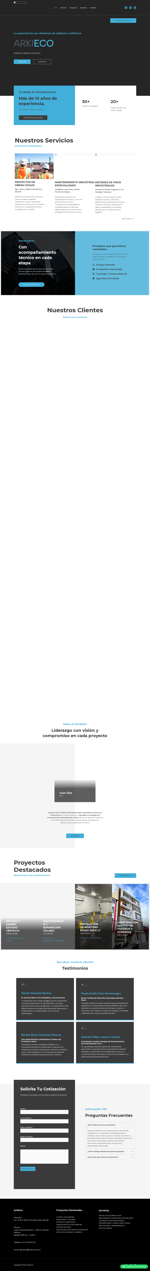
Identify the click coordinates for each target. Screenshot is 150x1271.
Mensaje (23, 1146)
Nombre (23, 1109)
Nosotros (83, 8)
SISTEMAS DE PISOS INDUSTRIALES (111, 1221)
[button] (123, 20)
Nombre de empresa (26, 1137)
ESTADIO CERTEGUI (63, 1227)
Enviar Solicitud (27, 1169)
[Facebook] (126, 7)
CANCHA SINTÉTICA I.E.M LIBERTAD (69, 1225)
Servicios (63, 8)
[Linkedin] (135, 7)
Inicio (55, 8)
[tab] (110, 1135)
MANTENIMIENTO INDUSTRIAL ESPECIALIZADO (116, 1218)
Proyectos (73, 8)
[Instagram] (130, 7)
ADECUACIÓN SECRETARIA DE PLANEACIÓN (72, 1230)
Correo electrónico (26, 1118)
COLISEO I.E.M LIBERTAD (65, 1217)
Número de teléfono (26, 1127)
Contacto (93, 8)
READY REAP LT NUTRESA (65, 1220)
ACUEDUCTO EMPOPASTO (66, 1222)
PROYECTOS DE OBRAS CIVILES (110, 1215)
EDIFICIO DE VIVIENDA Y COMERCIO (69, 1232)
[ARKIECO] (20, 7)
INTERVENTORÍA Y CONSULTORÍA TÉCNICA (114, 1223)
